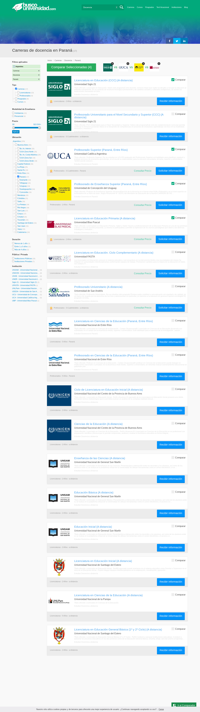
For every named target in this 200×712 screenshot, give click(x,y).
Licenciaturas (25, 93)
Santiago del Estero (25, 223)
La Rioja (21, 167)
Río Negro (22, 208)
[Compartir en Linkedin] (184, 41)
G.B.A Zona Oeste (27, 161)
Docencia (68, 60)
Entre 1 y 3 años (21, 247)
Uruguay (23, 186)
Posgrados (149, 7)
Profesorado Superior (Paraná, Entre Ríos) (101, 149)
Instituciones (177, 7)
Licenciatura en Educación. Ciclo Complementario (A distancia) (113, 252)
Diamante (24, 180)
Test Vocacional (163, 7)
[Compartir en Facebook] (169, 41)
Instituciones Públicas (25, 259)
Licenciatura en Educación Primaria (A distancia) (104, 218)
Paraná (23, 177)
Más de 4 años (21, 250)
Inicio (50, 60)
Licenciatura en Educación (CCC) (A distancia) (103, 80)
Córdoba (21, 198)
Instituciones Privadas (25, 261)
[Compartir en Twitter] (177, 41)
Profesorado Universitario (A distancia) (98, 286)
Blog (186, 7)
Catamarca (22, 232)
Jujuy (20, 229)
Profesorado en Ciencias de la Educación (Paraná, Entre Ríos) (113, 355)
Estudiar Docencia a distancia (86, 95)
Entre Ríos (22, 173)
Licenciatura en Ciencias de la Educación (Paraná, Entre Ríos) (113, 321)
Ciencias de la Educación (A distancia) (98, 423)
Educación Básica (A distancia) (93, 492)
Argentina (17, 141)
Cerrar (161, 709)
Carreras (130, 7)
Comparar (180, 79)
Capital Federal (24, 164)
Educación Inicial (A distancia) (93, 526)
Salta (20, 201)
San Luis (21, 211)
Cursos (140, 7)
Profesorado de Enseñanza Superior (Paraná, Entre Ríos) (110, 184)
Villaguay (23, 183)
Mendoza (21, 195)
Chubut (20, 217)
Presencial (19, 116)
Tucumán (21, 220)
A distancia (19, 113)
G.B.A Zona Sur (26, 158)
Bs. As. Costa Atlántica (28, 155)
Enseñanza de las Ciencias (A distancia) (99, 458)
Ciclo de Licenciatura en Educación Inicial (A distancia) (108, 389)
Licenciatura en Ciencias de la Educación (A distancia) (108, 595)
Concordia (24, 192)
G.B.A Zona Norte (27, 152)
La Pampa (22, 205)
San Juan (21, 226)
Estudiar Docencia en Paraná (86, 164)
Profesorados (25, 96)
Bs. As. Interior (25, 149)
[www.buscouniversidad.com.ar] (34, 11)
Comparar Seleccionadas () (71, 67)
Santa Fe (21, 170)
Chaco (20, 214)
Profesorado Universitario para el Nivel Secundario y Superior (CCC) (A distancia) (118, 116)
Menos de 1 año (21, 243)
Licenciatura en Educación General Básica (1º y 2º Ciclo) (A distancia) (118, 629)
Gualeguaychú (25, 189)
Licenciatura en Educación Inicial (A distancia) (103, 561)
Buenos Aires (23, 145)
